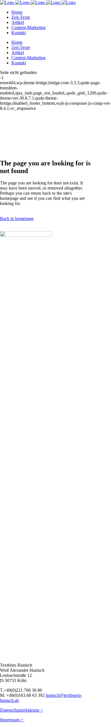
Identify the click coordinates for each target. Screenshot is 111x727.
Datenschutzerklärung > (21, 710)
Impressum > (12, 719)
